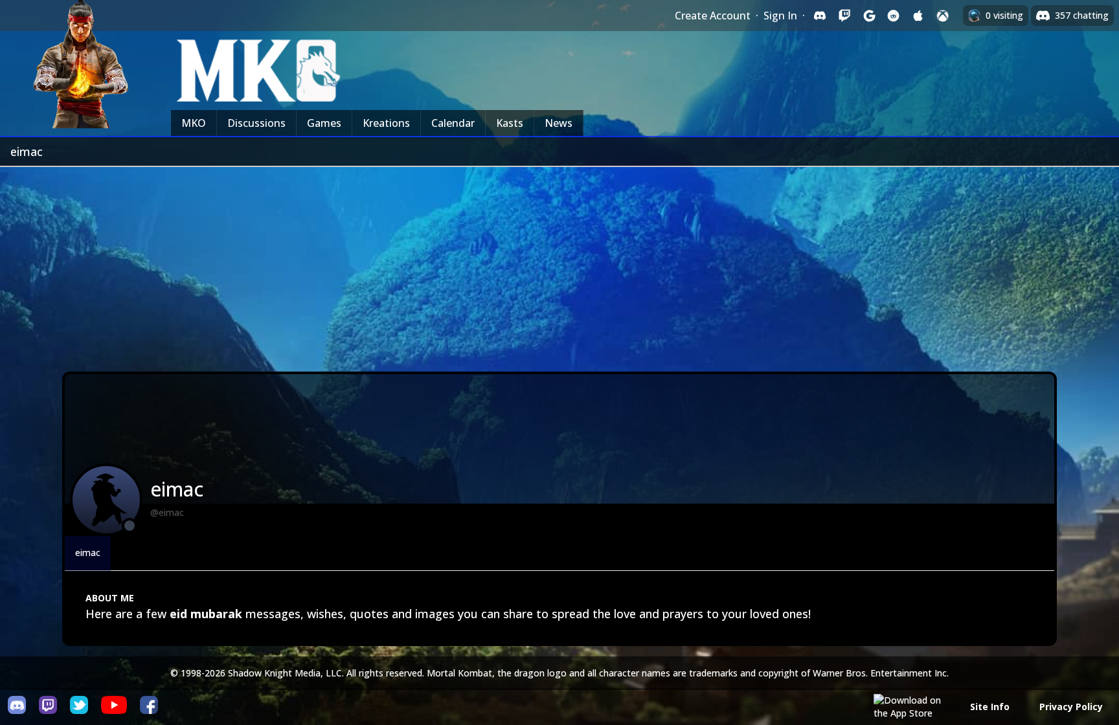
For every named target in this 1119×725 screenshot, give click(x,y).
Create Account (713, 15)
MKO (193, 123)
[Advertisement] (559, 264)
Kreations (386, 123)
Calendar (453, 123)
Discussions (256, 123)
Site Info (990, 706)
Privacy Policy (1071, 706)
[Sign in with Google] (869, 15)
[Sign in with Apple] (918, 15)
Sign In (780, 15)
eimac (87, 552)
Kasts (509, 123)
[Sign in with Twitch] (844, 15)
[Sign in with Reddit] (893, 15)
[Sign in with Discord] (820, 15)
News (558, 123)
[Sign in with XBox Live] (943, 15)
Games (324, 123)
